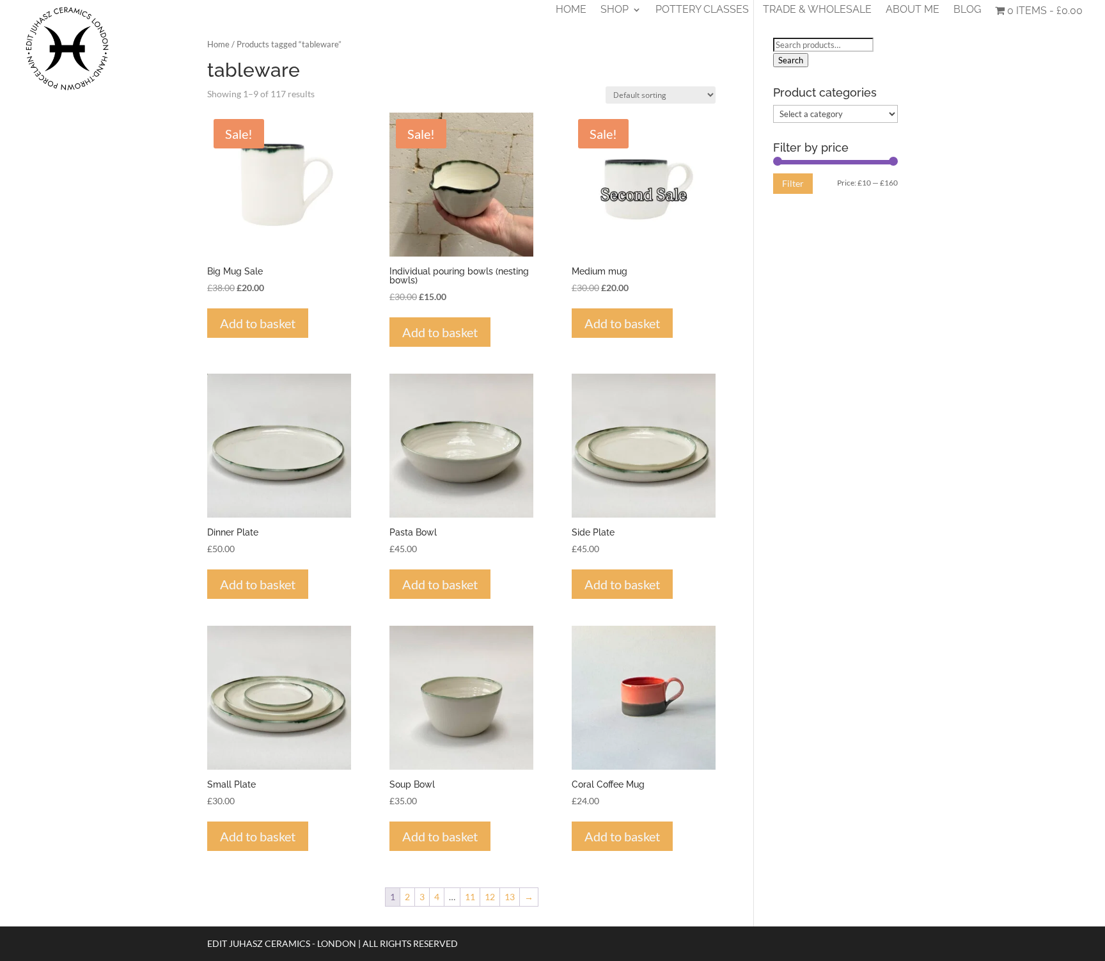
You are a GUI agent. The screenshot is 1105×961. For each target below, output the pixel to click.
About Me (912, 10)
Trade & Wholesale (817, 10)
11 (470, 896)
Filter (793, 183)
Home (571, 10)
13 (510, 896)
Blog (967, 10)
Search (790, 60)
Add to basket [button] (257, 323)
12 (490, 896)
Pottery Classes (702, 10)
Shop (614, 10)
